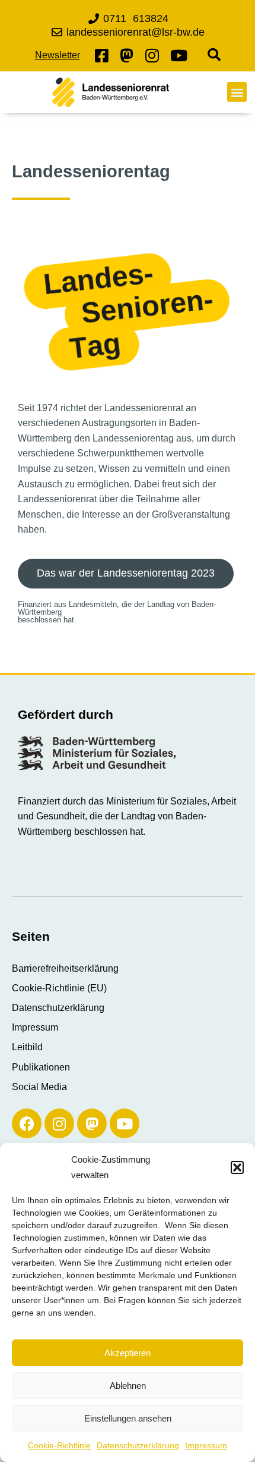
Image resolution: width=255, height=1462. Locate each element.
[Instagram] (59, 1123)
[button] (237, 1167)
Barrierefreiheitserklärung (65, 968)
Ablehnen (128, 1385)
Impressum (206, 1445)
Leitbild (27, 1047)
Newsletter (57, 55)
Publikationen (41, 1067)
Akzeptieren (127, 1353)
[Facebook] (27, 1123)
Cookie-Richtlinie (59, 1445)
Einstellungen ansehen (127, 1418)
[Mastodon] (92, 1123)
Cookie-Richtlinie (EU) (59, 988)
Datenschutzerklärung (138, 1445)
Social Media (39, 1087)
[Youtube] (124, 1123)
